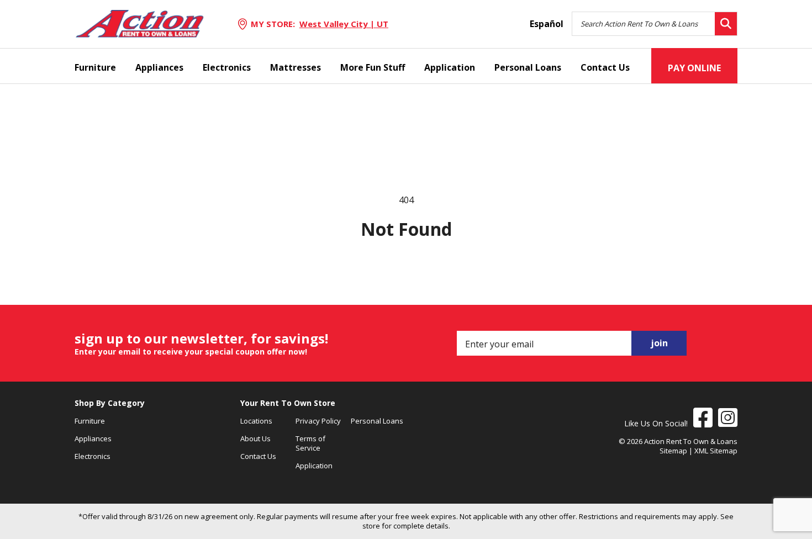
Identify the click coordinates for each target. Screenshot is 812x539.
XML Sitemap (715, 451)
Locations (256, 421)
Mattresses (295, 67)
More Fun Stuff (372, 67)
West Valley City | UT (343, 23)
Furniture (95, 67)
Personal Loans (527, 67)
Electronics (227, 67)
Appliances (159, 67)
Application (449, 67)
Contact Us (605, 67)
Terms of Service (310, 443)
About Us (255, 438)
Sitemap (673, 451)
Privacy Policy (318, 421)
